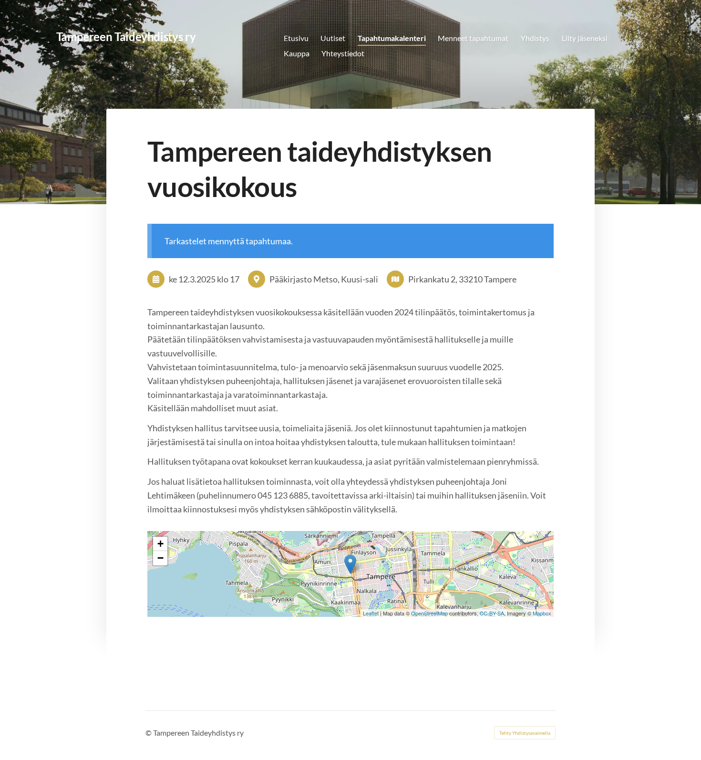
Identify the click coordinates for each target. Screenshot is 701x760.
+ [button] (160, 544)
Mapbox (542, 613)
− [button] (160, 558)
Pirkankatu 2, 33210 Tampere (462, 279)
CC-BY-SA (492, 613)
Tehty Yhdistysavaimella (524, 733)
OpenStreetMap (429, 613)
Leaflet (371, 613)
